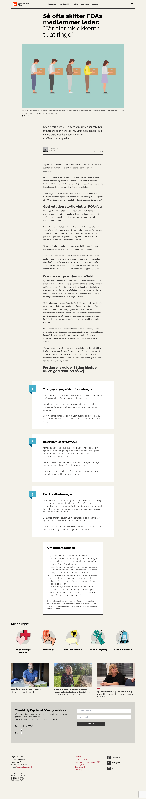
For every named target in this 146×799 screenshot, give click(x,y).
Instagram (116, 763)
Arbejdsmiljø (64, 4)
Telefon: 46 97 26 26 (19, 764)
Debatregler (80, 770)
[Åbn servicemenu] (132, 4)
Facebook (116, 757)
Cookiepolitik (80, 767)
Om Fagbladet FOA (82, 764)
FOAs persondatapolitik (48, 719)
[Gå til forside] (21, 4)
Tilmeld (91, 724)
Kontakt (78, 757)
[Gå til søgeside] (127, 4)
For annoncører (81, 759)
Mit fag (95, 4)
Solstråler (85, 4)
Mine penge (51, 4)
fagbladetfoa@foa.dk (24, 767)
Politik (75, 4)
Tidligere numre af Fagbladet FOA (88, 762)
